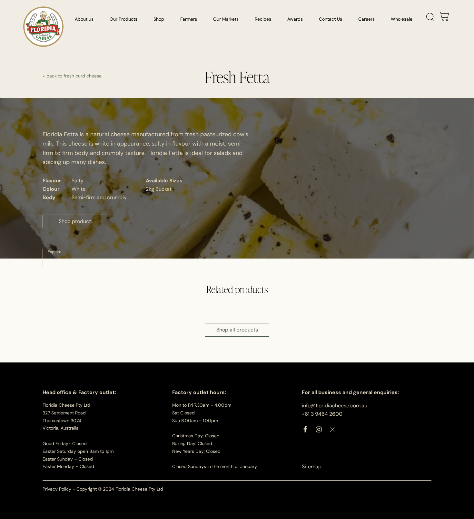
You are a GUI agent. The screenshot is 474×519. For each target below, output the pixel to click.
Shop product (75, 221)
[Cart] (444, 17)
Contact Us (330, 19)
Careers (366, 19)
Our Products (123, 19)
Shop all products (237, 329)
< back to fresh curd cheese (72, 76)
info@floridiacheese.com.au (334, 405)
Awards (295, 19)
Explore (54, 251)
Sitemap (311, 466)
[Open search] (430, 17)
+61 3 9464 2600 (322, 414)
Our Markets (226, 19)
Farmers (188, 19)
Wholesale (401, 19)
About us (84, 19)
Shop (158, 19)
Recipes (263, 19)
